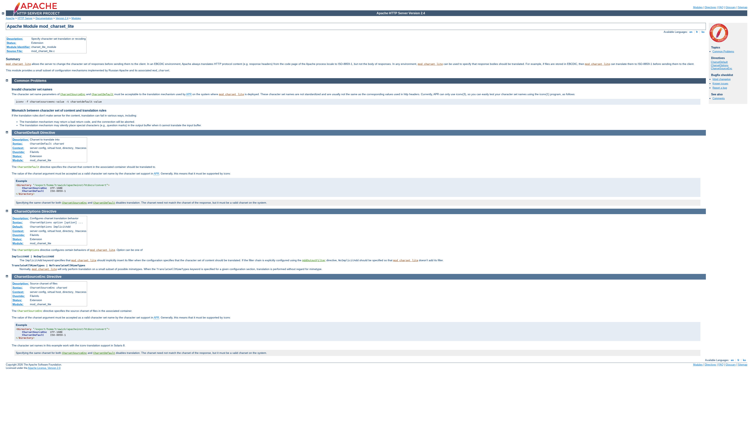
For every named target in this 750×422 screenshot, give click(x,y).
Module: (17, 160)
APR (189, 94)
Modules (698, 7)
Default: (17, 226)
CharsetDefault (719, 62)
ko (703, 31)
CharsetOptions (720, 65)
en (691, 31)
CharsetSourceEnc (721, 68)
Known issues (720, 83)
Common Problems (723, 51)
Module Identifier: (18, 46)
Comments (718, 98)
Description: (15, 38)
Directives (710, 7)
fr (697, 31)
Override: (18, 152)
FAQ (720, 7)
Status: (11, 42)
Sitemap (742, 7)
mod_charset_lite (18, 64)
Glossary (731, 7)
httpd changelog (721, 79)
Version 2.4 (62, 18)
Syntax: (17, 143)
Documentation (44, 18)
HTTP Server (25, 18)
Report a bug (719, 87)
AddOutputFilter (314, 260)
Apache (10, 18)
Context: (18, 147)
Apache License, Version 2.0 (44, 368)
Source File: (15, 51)
